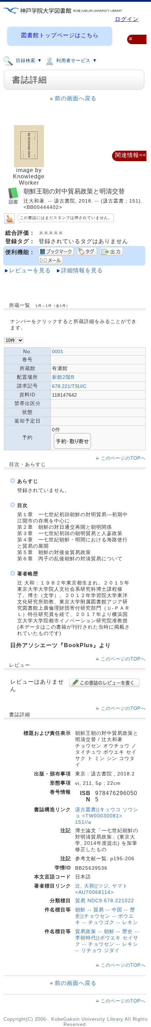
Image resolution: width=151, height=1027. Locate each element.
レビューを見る (30, 270)
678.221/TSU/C (69, 386)
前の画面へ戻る (76, 98)
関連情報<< (130, 155)
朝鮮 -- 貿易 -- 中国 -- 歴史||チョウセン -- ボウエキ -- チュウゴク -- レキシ (106, 916)
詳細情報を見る (82, 270)
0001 (57, 351)
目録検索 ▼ (28, 60)
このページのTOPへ (123, 458)
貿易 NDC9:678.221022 (104, 900)
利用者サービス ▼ (75, 60)
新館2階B (63, 377)
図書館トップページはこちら (60, 35)
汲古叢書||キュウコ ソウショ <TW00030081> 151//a (106, 816)
